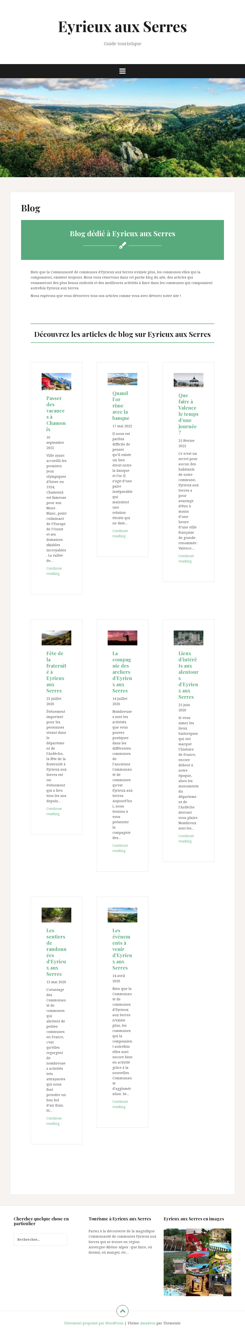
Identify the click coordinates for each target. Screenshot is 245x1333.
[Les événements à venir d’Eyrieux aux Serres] (122, 914)
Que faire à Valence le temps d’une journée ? (188, 414)
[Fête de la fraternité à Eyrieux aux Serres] (56, 637)
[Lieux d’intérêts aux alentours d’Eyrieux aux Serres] (188, 637)
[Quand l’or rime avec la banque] (122, 378)
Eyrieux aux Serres (122, 26)
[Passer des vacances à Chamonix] (56, 381)
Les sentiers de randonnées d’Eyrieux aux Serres (56, 952)
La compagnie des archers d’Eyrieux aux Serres (122, 672)
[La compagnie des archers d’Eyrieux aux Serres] (122, 637)
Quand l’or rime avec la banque (120, 405)
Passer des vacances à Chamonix (56, 413)
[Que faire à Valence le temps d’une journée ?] (188, 380)
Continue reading (56, 572)
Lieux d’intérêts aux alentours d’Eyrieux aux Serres (188, 675)
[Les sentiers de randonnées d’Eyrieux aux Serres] (56, 914)
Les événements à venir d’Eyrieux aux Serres (122, 949)
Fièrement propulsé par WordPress (93, 1323)
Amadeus (148, 1323)
